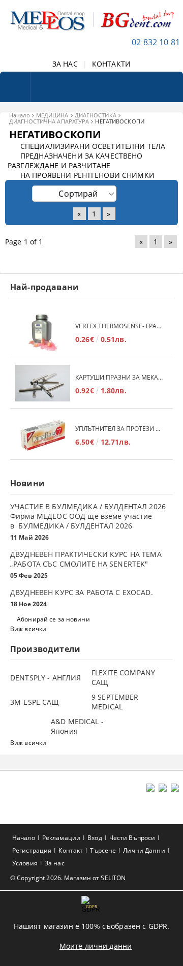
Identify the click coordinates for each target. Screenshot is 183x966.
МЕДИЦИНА (52, 115)
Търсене (103, 850)
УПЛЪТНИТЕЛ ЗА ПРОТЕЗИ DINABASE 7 (119, 428)
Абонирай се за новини (53, 619)
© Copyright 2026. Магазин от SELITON (68, 878)
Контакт (70, 850)
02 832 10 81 (156, 42)
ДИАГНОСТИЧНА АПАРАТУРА (49, 121)
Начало (19, 115)
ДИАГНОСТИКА (95, 115)
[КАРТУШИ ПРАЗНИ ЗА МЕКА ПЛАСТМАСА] (42, 384)
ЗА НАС (65, 64)
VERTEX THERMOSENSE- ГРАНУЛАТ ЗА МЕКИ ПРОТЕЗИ (119, 326)
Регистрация (31, 850)
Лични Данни (144, 850)
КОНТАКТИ (111, 64)
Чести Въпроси (132, 837)
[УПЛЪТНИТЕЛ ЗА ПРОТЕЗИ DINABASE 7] (42, 435)
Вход (94, 837)
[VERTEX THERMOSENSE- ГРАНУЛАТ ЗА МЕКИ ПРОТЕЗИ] (42, 333)
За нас (55, 863)
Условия (25, 863)
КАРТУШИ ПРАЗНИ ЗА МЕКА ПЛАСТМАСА (119, 377)
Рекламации (61, 837)
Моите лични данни (95, 946)
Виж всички (28, 629)
